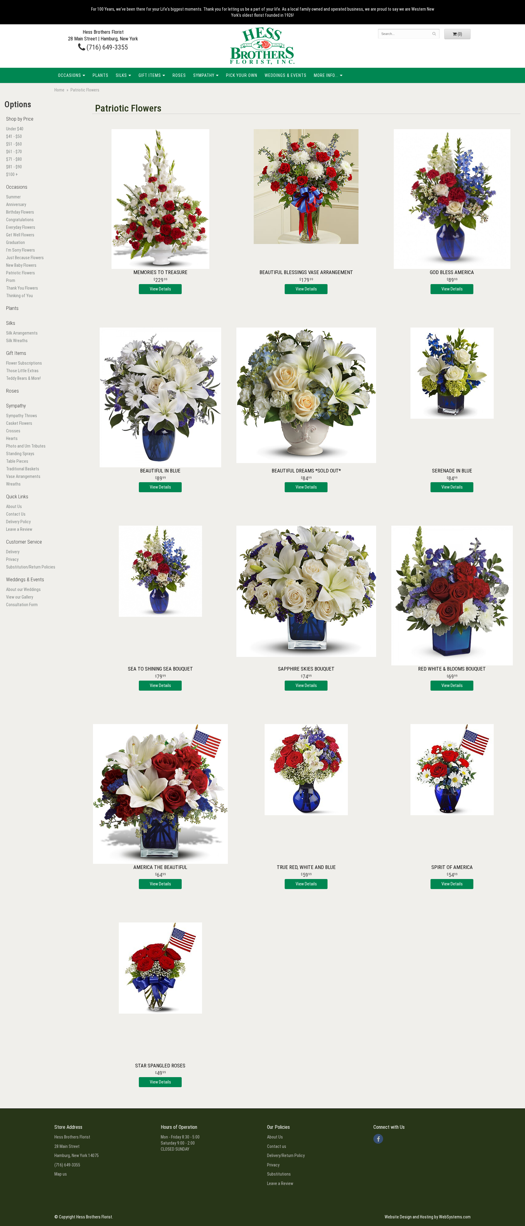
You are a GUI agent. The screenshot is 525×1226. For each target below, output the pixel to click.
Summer (13, 196)
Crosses (13, 430)
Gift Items (150, 75)
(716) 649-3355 (106, 47)
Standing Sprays (20, 453)
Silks (121, 75)
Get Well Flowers (20, 234)
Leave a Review (19, 529)
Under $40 (14, 128)
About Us (14, 506)
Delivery (12, 551)
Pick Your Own (241, 75)
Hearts (12, 438)
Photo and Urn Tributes (26, 446)
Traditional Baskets (22, 468)
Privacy (12, 559)
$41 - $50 (14, 136)
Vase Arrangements (23, 476)
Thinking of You (19, 295)
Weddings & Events (286, 75)
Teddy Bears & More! (23, 378)
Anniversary (16, 204)
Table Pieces (17, 461)
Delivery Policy (18, 521)
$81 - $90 (14, 166)
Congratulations (20, 219)
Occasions (69, 75)
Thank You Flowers (22, 288)
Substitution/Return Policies (30, 567)
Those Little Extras (22, 370)
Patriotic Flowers (20, 272)
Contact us (276, 1146)
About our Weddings (23, 589)
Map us (60, 1174)
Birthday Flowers (20, 212)
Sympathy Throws (21, 415)
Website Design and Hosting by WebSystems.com (428, 1216)
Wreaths (13, 484)
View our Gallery (19, 597)
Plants (100, 75)
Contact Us (16, 514)
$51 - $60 (14, 144)
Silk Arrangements (22, 333)
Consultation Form (22, 604)
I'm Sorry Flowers (20, 250)
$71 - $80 (14, 159)
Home (59, 90)
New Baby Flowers (21, 265)
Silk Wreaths (17, 340)
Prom (10, 280)
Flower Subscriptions (24, 363)
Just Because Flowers (25, 257)
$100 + (12, 174)
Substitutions (279, 1174)
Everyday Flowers (20, 227)
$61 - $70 (14, 151)
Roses (179, 75)
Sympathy (203, 75)
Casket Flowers (19, 423)
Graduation (15, 242)
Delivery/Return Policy (286, 1155)
